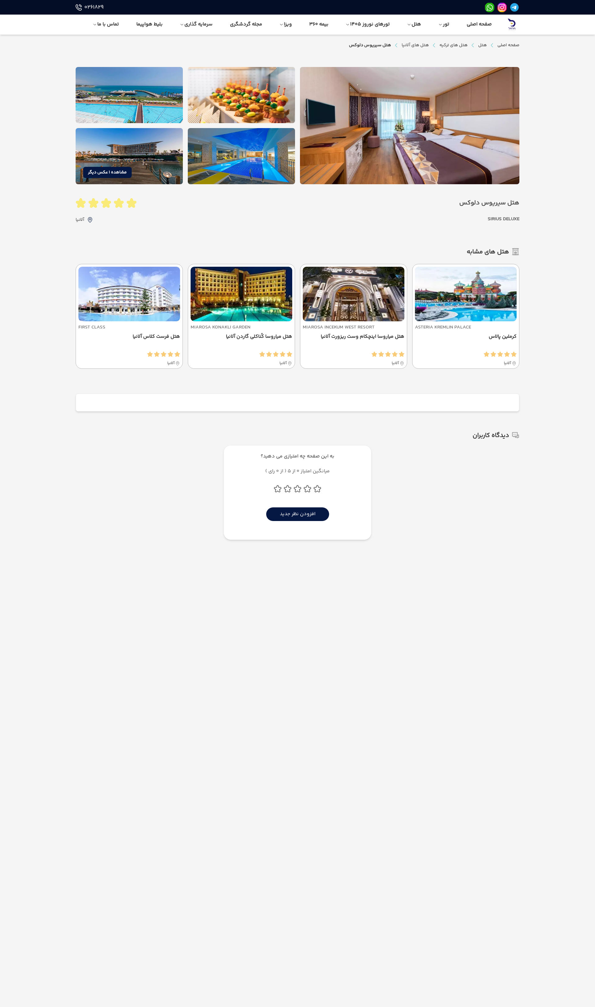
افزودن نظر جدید (297, 514)
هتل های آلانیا (415, 45)
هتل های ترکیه (453, 45)
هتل (482, 45)
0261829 (94, 7)
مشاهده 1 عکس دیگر (107, 172)
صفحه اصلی (508, 45)
